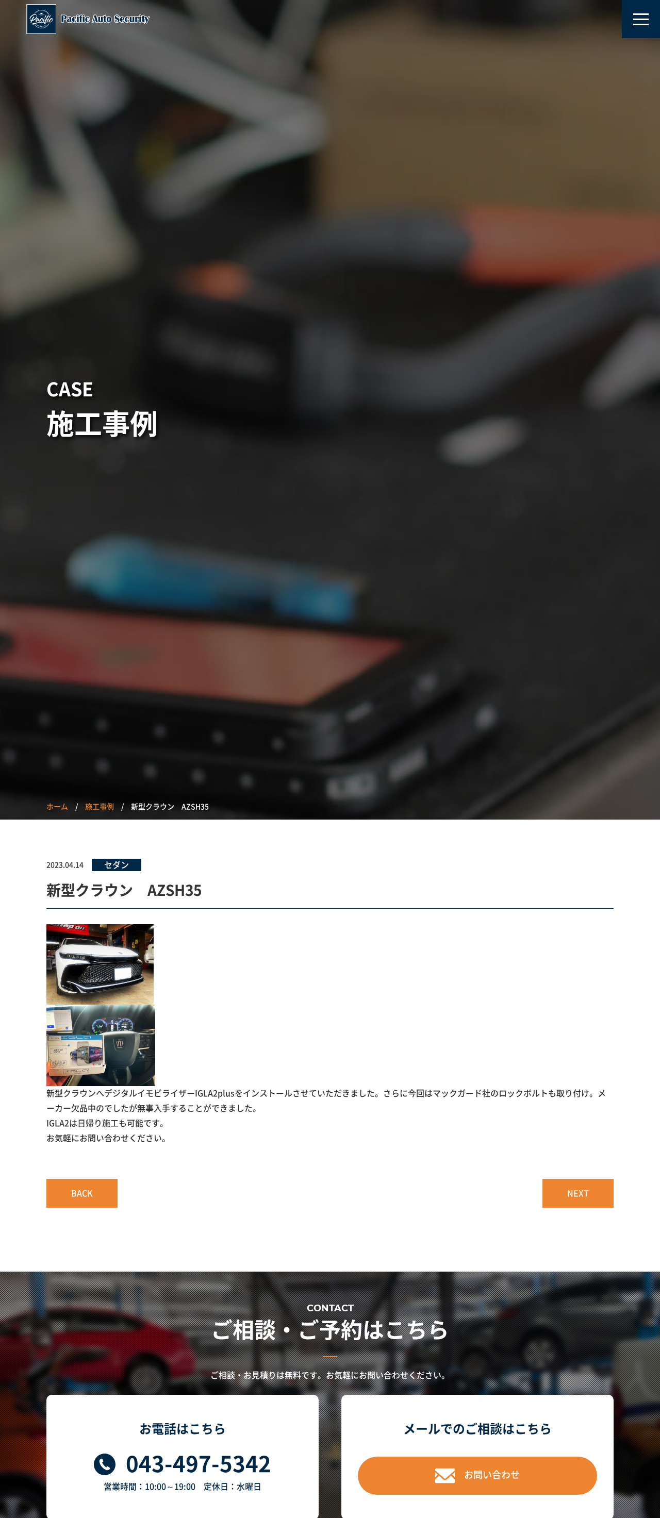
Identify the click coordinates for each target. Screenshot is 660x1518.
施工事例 (99, 806)
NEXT (578, 1193)
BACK (82, 1193)
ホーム (57, 806)
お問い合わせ (492, 1474)
